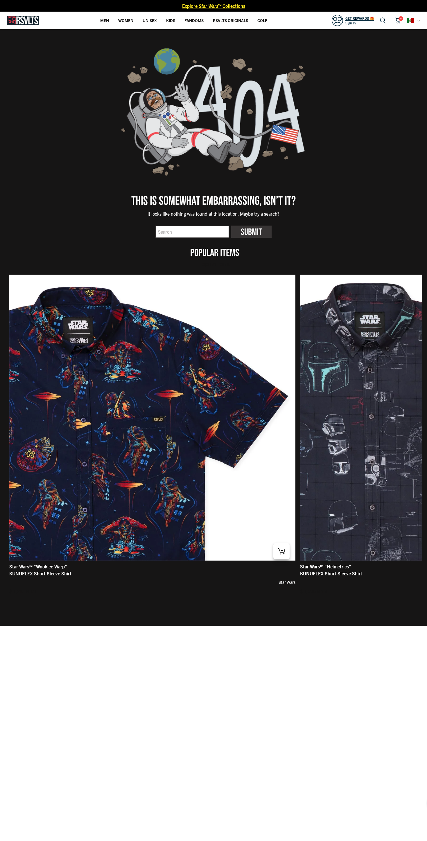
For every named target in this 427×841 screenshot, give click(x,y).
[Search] (383, 20)
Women (125, 20)
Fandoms (194, 20)
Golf (262, 20)
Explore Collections (213, 6)
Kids (170, 20)
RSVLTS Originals (230, 20)
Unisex (150, 20)
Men (104, 20)
